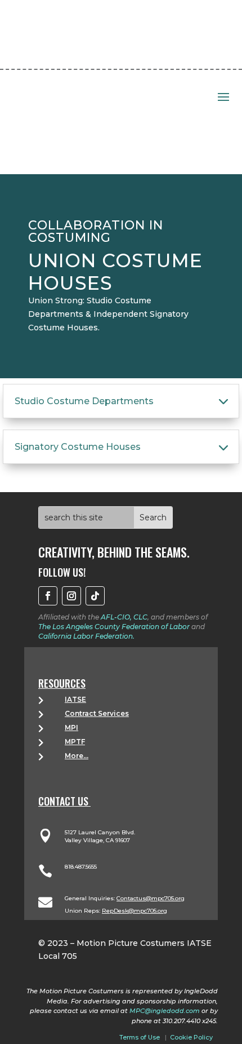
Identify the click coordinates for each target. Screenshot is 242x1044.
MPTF (75, 741)
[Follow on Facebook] (47, 595)
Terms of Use (139, 1037)
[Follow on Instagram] (71, 595)
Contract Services (97, 713)
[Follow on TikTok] (95, 595)
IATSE (75, 699)
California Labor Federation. (86, 636)
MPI (71, 727)
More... (76, 755)
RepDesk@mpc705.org (134, 910)
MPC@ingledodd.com (164, 1011)
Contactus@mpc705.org (150, 898)
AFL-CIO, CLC (124, 617)
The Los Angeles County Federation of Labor (114, 626)
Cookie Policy (191, 1037)
